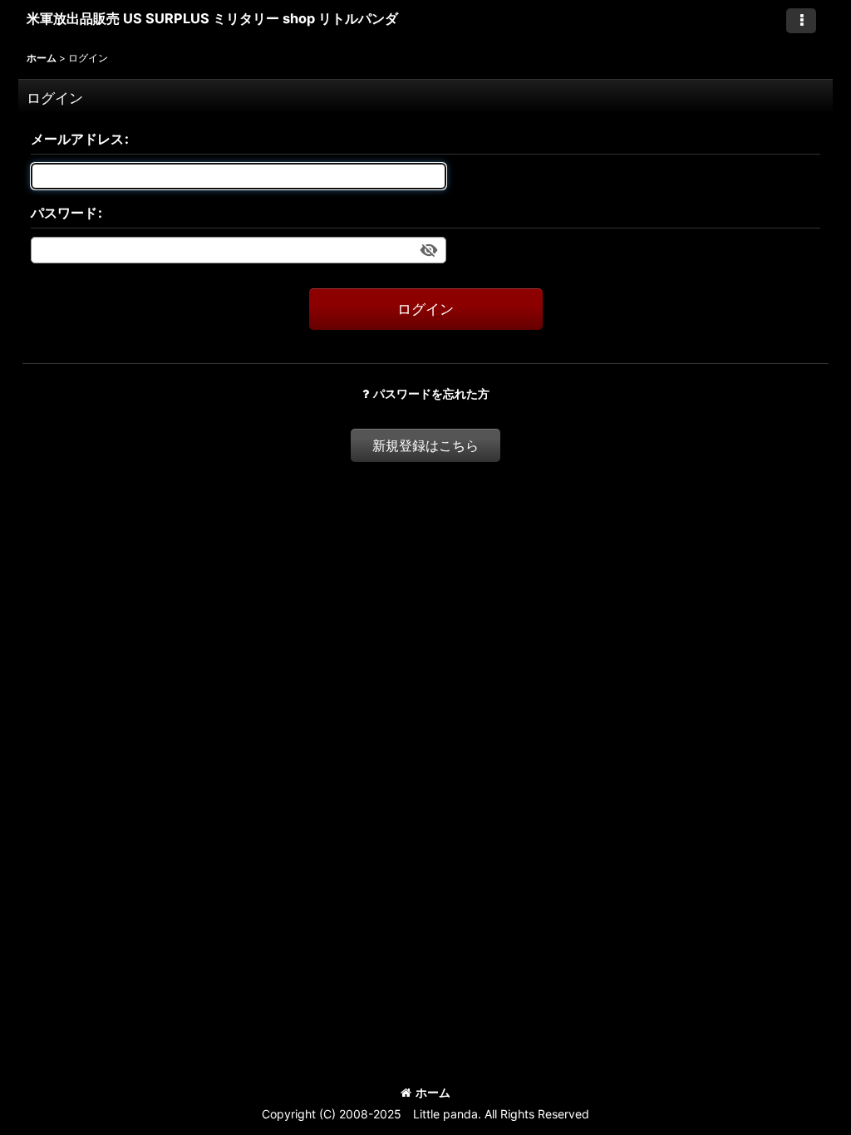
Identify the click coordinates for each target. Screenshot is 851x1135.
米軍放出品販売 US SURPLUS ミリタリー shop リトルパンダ (212, 18)
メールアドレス (77, 138)
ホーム (433, 1092)
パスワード (64, 212)
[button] (801, 20)
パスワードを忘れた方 (431, 393)
